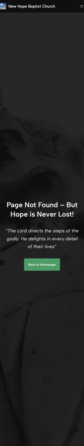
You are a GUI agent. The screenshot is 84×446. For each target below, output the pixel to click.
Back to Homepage (42, 264)
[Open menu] (81, 6)
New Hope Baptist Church (31, 6)
